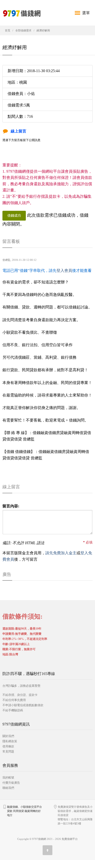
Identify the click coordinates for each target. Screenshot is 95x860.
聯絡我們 (8, 788)
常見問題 (8, 751)
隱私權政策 (9, 741)
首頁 (7, 30)
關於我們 (8, 736)
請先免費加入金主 (60, 553)
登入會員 (64, 270)
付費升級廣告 (11, 782)
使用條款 (8, 746)
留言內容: (10, 506)
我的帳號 (8, 777)
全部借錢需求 (23, 30)
